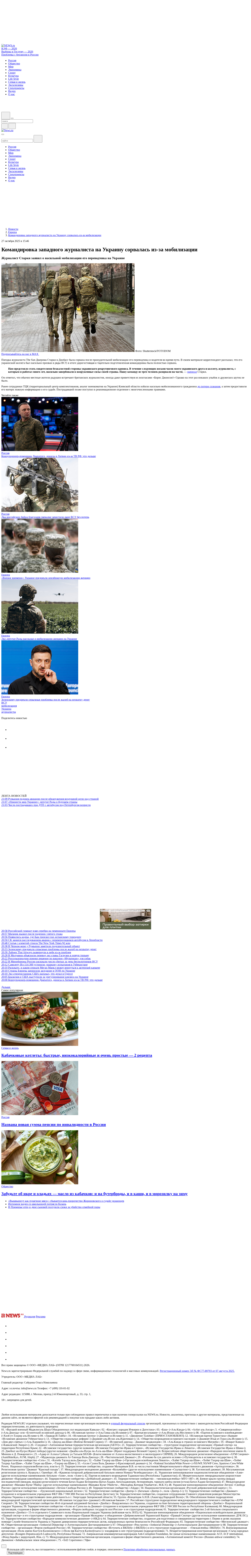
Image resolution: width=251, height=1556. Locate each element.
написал (192, 371)
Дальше (6, 987)
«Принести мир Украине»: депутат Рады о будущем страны (39, 802)
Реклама (40, 1316)
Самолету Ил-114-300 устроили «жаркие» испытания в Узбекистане (44, 964)
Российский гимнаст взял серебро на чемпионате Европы (38, 930)
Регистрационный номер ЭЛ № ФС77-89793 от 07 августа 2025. (197, 1370)
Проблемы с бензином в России (20, 54)
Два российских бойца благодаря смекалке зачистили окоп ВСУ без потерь (45, 517)
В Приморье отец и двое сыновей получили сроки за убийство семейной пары (54, 1207)
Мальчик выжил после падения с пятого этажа (31, 933)
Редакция (29, 1316)
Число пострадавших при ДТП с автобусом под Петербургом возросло (46, 805)
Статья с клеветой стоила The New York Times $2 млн (35, 943)
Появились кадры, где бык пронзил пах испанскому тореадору (41, 937)
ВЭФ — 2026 (9, 48)
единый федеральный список (128, 1423)
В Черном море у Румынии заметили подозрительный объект (40, 946)
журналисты (8, 711)
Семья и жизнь (10, 1048)
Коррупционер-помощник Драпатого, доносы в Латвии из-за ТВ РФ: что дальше (48, 456)
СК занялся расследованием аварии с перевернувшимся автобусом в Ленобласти (52, 940)
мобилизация (9, 705)
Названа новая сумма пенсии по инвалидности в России (53, 1124)
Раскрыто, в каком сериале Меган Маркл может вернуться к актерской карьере (50, 967)
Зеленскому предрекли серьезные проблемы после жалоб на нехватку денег (45, 699)
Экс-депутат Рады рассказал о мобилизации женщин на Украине (39, 638)
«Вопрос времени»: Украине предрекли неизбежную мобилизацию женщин (45, 577)
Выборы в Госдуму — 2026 (17, 51)
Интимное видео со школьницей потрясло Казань (37, 1204)
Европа (5, 574)
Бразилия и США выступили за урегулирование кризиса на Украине (44, 976)
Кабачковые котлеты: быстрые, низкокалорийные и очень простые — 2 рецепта (76, 1055)
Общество (7, 1186)
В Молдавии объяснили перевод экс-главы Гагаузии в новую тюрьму (45, 955)
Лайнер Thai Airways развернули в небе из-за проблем (36, 952)
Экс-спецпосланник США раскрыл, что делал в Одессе (37, 973)
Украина (6, 708)
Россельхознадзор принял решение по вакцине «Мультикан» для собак (46, 958)
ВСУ (4, 702)
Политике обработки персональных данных (149, 1549)
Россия (5, 453)
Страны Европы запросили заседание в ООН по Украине (38, 970)
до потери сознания (208, 386)
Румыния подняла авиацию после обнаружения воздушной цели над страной (50, 798)
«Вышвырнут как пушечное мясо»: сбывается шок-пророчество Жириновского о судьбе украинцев (66, 1200)
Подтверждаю (15, 1553)
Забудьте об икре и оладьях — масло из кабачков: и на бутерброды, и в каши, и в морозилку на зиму (94, 1193)
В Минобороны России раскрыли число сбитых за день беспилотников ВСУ (49, 961)
